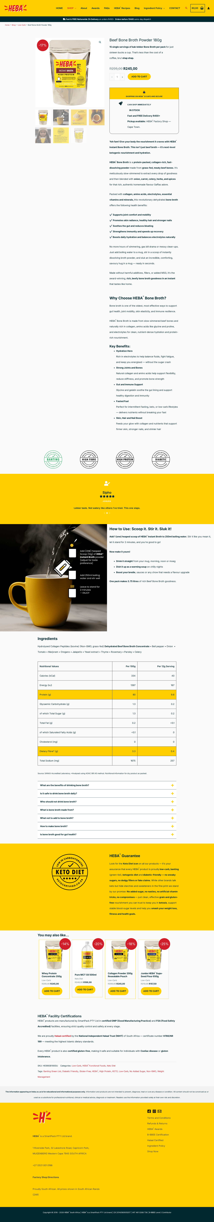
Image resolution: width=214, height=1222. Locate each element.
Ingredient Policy (156, 1146)
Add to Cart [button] (52, 991)
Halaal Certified (155, 1140)
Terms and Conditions (159, 1118)
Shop (14, 25)
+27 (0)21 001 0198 (42, 1165)
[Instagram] (154, 1111)
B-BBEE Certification (158, 1134)
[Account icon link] (208, 8)
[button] (75, 8)
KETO (115, 1071)
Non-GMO (151, 1071)
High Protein (105, 1071)
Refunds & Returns (157, 1123)
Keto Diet (111, 1065)
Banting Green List (52, 1071)
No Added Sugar (137, 1071)
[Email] (159, 1111)
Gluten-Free (85, 1071)
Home (7, 25)
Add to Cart (139, 76)
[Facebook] (149, 1111)
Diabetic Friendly (70, 1071)
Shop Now (152, 1151)
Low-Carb (22, 25)
